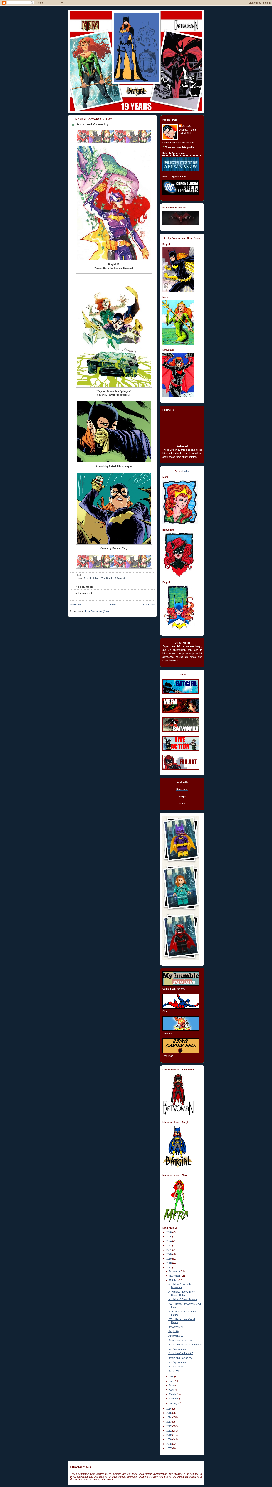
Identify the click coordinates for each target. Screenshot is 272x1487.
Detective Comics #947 (180, 1353)
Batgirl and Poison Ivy (180, 1358)
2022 (169, 1245)
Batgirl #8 (173, 1331)
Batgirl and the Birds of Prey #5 (185, 1344)
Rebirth (96, 578)
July (171, 1376)
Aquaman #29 (175, 1336)
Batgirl (87, 578)
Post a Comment (83, 593)
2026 (169, 1232)
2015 (169, 1413)
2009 (169, 1439)
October (173, 1280)
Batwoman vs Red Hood (181, 1340)
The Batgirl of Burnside (113, 578)
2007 (169, 1448)
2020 (169, 1254)
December (175, 1271)
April (172, 1390)
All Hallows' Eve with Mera (182, 1299)
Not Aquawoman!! (177, 1349)
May (171, 1385)
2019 (169, 1258)
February (174, 1398)
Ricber (186, 471)
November (175, 1276)
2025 (169, 1236)
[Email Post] (78, 575)
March (173, 1394)
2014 (169, 1417)
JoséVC (186, 126)
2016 (169, 1408)
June (172, 1381)
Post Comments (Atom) (97, 611)
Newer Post (76, 604)
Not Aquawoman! (177, 1362)
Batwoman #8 (175, 1327)
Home (113, 604)
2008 (169, 1444)
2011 (169, 1431)
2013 (169, 1422)
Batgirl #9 (173, 1371)
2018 (169, 1263)
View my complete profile (179, 147)
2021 (169, 1250)
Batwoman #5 (175, 1366)
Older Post (149, 604)
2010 (169, 1435)
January (173, 1403)
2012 (169, 1426)
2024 (169, 1241)
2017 (169, 1267)
